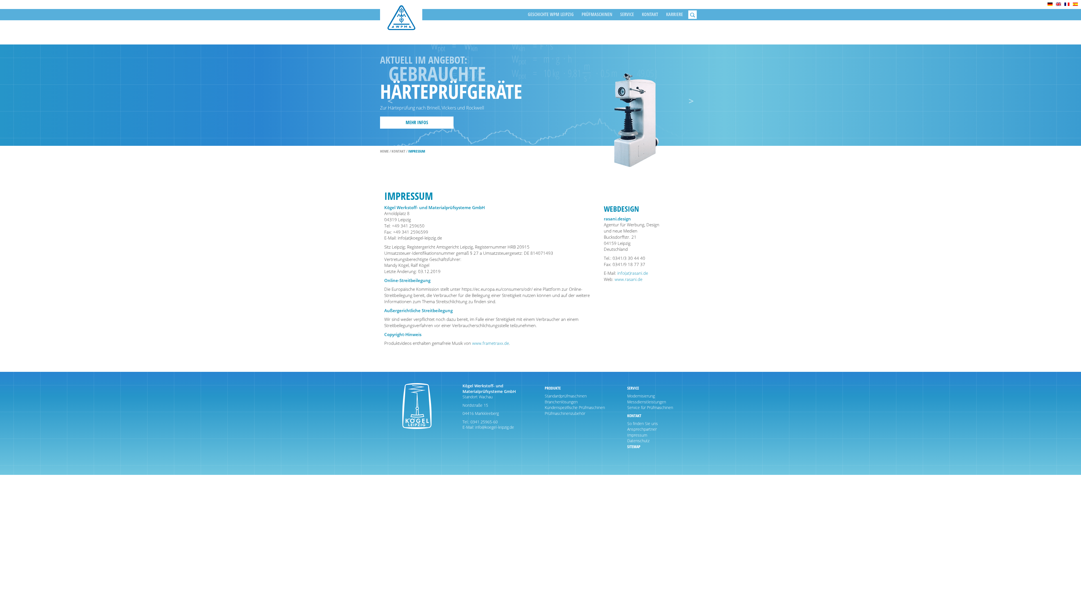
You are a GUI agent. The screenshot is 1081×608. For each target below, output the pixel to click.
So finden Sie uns (642, 423)
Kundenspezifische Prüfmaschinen (575, 407)
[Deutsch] (1050, 4)
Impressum (637, 435)
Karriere (674, 14)
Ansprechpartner (642, 429)
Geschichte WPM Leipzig (551, 14)
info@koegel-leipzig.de (494, 427)
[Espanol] (1075, 4)
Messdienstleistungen (646, 401)
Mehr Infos (417, 122)
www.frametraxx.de (490, 343)
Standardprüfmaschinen (566, 396)
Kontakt (650, 14)
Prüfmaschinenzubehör (565, 413)
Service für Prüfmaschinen (650, 407)
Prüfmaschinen (597, 14)
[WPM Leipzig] (401, 22)
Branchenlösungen (561, 401)
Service (627, 14)
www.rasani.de (628, 279)
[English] (1058, 4)
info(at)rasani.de (632, 273)
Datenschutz (638, 440)
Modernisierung (641, 396)
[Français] (1067, 4)
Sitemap (633, 446)
